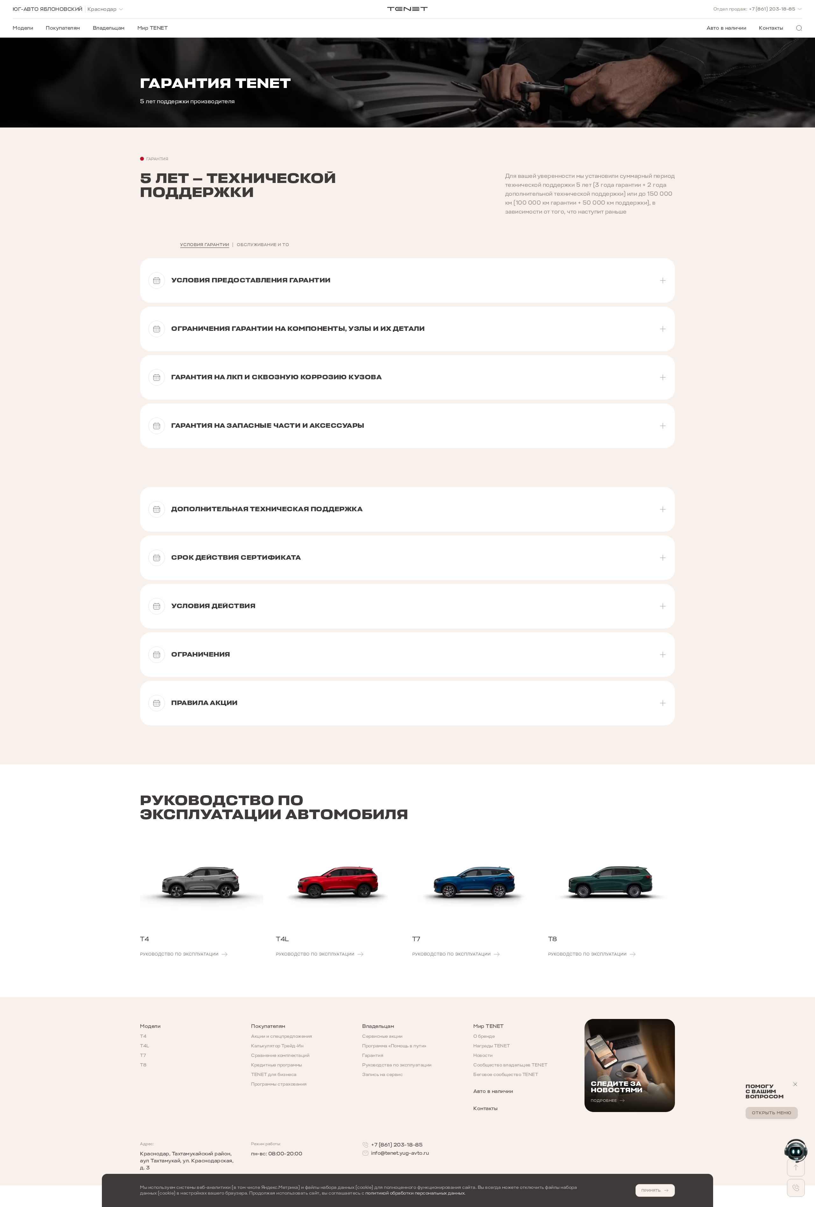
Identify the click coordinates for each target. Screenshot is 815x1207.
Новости (483, 1055)
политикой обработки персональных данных (415, 1193)
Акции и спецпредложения (281, 1036)
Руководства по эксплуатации (397, 1065)
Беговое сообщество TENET (505, 1074)
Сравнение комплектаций (280, 1055)
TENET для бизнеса (274, 1074)
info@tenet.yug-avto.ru (400, 1153)
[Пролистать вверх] (796, 1167)
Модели (23, 28)
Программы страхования (279, 1084)
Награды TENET (491, 1046)
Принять (651, 1190)
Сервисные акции (382, 1036)
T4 (143, 1036)
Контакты (771, 28)
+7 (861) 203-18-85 (396, 1145)
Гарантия (372, 1055)
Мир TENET (153, 28)
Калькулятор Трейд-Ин (277, 1046)
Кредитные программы (276, 1065)
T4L (144, 1046)
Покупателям (63, 28)
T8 (143, 1065)
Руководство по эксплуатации (179, 954)
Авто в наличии (726, 28)
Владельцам (109, 28)
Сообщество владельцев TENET (510, 1065)
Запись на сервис (382, 1074)
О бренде (484, 1036)
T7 (143, 1055)
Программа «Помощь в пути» (394, 1046)
